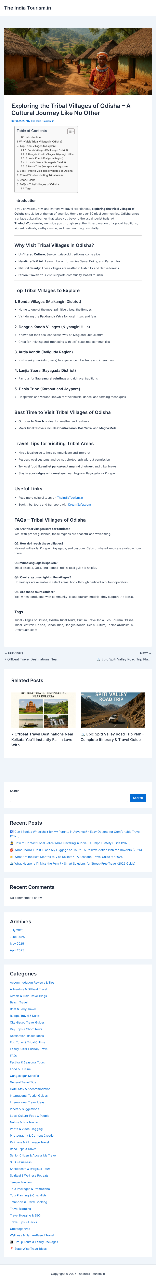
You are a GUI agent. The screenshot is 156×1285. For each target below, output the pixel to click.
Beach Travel (18, 1002)
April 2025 (17, 950)
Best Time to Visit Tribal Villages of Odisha (46, 170)
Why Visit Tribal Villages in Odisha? (40, 141)
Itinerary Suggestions (24, 1109)
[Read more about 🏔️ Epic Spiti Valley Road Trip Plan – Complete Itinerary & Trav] (113, 710)
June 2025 (17, 937)
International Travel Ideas (27, 1102)
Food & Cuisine (20, 1069)
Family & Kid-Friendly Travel (29, 1049)
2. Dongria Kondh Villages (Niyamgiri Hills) (49, 154)
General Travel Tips (23, 1082)
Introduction (33, 137)
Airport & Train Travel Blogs (28, 996)
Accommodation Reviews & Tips (32, 982)
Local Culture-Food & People (29, 1116)
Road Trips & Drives (23, 1149)
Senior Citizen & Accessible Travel (33, 1155)
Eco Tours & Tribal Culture (27, 1042)
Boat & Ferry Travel (23, 1009)
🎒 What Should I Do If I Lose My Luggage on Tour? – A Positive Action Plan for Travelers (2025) (76, 850)
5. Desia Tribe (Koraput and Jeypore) (46, 166)
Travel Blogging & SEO (25, 1215)
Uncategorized (20, 1229)
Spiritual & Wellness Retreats (29, 1175)
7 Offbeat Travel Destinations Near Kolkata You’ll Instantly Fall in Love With (42, 739)
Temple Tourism (21, 1182)
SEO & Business (21, 1162)
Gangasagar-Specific (24, 1076)
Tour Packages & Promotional (30, 1189)
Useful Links (27, 179)
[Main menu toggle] (147, 8)
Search (14, 790)
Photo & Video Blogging (26, 1129)
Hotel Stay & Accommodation (30, 1089)
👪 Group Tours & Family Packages (34, 1242)
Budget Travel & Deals (25, 1016)
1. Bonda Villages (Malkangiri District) (46, 150)
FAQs (13, 1056)
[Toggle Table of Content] (69, 131)
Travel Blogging (20, 1209)
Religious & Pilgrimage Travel (29, 1142)
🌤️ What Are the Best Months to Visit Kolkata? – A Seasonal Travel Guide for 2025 (66, 857)
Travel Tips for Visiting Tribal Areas (41, 175)
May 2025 (17, 943)
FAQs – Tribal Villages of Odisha (39, 184)
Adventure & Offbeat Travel (28, 989)
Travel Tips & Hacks (23, 1222)
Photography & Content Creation (32, 1135)
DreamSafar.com (79, 504)
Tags (28, 188)
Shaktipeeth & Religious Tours (30, 1169)
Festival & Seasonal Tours (27, 1062)
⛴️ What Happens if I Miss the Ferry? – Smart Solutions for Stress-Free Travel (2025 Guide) (72, 863)
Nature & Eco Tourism (25, 1122)
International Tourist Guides (29, 1095)
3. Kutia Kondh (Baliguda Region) (44, 158)
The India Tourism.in (27, 8)
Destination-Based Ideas (27, 1036)
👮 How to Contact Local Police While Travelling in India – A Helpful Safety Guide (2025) (70, 843)
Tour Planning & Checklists (28, 1195)
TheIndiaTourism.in (70, 497)
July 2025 (17, 930)
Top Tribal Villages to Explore (38, 146)
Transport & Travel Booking (28, 1202)
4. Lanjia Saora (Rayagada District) (46, 162)
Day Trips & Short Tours (26, 1029)
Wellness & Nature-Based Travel (32, 1235)
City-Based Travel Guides (27, 1022)
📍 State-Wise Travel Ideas (28, 1249)
